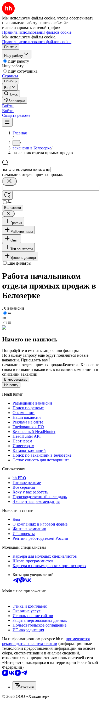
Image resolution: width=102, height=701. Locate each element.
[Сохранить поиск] (7, 195)
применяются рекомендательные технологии (46, 641)
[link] (11, 93)
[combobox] (26, 169)
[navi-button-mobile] (7, 122)
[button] (8, 106)
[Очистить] (9, 181)
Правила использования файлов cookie (36, 41)
